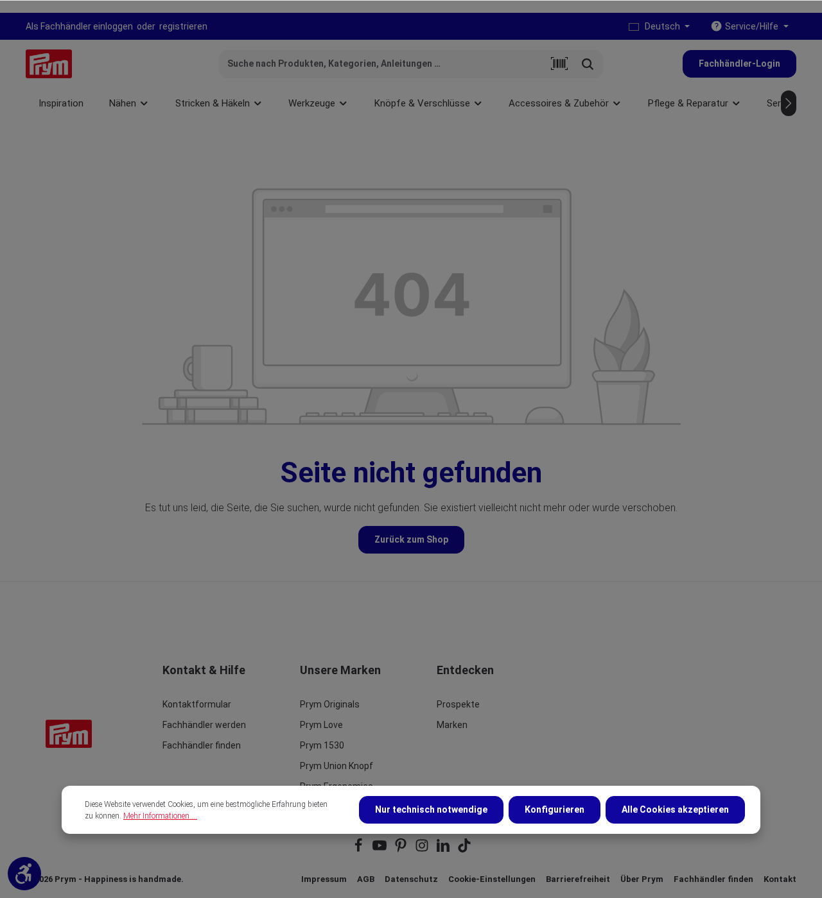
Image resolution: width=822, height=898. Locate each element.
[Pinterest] (402, 849)
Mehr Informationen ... (160, 815)
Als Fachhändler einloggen (79, 26)
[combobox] (382, 64)
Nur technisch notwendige (431, 809)
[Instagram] (423, 849)
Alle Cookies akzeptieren (675, 809)
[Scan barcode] (559, 64)
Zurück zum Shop (411, 539)
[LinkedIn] (444, 849)
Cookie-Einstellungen (492, 879)
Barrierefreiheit (578, 879)
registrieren (183, 26)
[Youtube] (380, 849)
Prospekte (458, 704)
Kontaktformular (196, 704)
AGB (365, 879)
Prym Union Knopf (336, 766)
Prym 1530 (322, 745)
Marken (452, 725)
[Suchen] (588, 64)
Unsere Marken (340, 670)
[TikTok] (464, 849)
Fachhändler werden (204, 725)
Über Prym (641, 879)
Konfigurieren (554, 809)
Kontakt (780, 879)
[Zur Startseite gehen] (49, 63)
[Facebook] (359, 849)
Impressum (324, 879)
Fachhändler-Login (739, 63)
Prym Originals (330, 704)
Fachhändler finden (201, 745)
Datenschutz (411, 879)
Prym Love (321, 725)
